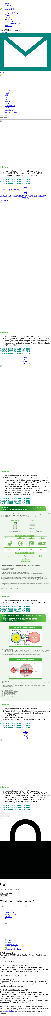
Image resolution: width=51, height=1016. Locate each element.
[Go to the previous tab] (1, 116)
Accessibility (9, 919)
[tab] (7, 92)
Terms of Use (10, 912)
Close (5, 896)
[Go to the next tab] (5, 116)
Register (8, 5)
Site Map (8, 917)
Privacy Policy (10, 915)
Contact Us (9, 910)
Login (7, 3)
